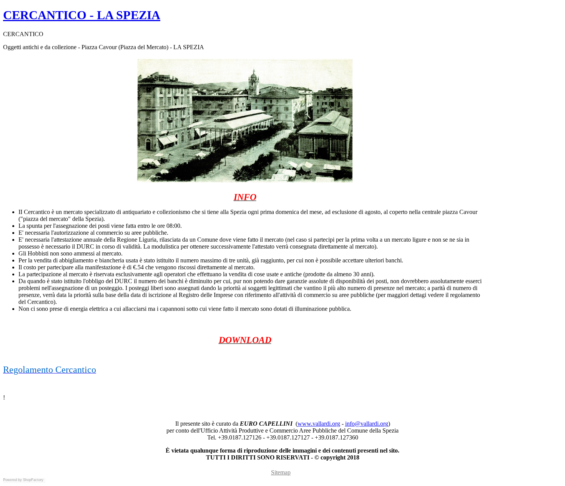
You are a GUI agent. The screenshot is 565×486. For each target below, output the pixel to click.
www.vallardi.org (318, 423)
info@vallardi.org (366, 423)
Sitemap (281, 472)
